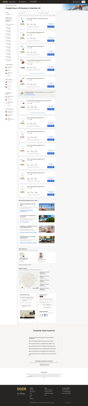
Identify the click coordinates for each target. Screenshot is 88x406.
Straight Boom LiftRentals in (44, 273)
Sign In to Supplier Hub (66, 389)
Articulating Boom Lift (23, 259)
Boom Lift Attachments (24, 221)
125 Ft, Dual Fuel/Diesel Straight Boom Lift (36, 145)
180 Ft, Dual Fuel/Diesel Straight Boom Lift (36, 186)
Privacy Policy (48, 402)
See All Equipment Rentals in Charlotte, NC (25, 264)
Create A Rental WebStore (66, 393)
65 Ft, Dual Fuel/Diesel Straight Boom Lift (35, 78)
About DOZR (32, 389)
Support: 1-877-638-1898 (33, 2)
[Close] (54, 91)
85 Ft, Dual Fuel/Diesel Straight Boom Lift (35, 117)
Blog (30, 396)
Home (7, 5)
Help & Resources (33, 391)
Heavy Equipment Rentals (12, 5)
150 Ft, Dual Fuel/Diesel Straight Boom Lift (36, 172)
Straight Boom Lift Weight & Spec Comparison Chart (26, 211)
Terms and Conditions (41, 402)
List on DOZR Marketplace (66, 391)
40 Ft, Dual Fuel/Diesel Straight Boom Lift (35, 32)
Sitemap (52, 402)
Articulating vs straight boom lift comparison (28, 232)
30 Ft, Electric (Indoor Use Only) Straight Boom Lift (37, 18)
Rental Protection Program (49, 393)
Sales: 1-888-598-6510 (33, 1)
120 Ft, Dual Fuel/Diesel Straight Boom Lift (36, 131)
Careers (31, 395)
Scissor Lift (42, 259)
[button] (10, 21)
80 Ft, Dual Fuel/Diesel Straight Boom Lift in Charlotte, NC (39, 100)
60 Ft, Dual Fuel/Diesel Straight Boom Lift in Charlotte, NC (39, 60)
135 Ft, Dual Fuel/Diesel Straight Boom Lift (36, 159)
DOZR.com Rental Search (49, 389)
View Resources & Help (44, 364)
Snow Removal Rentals (48, 391)
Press (31, 393)
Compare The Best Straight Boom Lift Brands (28, 242)
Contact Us (31, 398)
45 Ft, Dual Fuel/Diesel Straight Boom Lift (35, 46)
